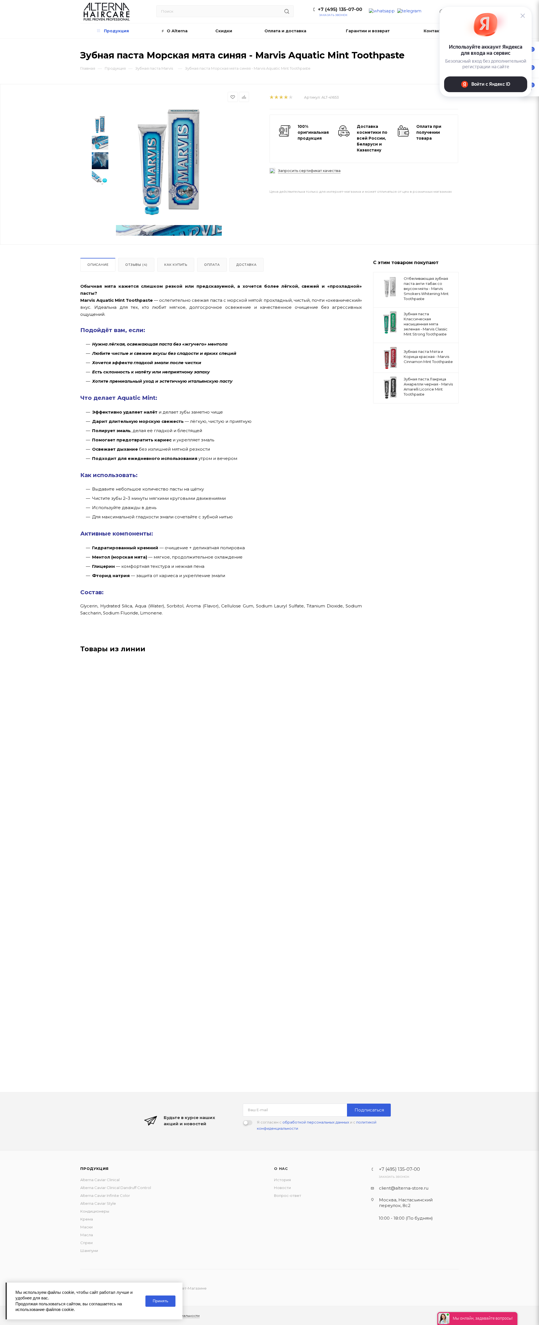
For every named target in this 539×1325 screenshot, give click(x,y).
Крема (86, 1219)
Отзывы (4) (136, 265)
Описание (97, 265)
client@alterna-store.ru (403, 1188)
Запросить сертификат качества (309, 171)
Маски (86, 1227)
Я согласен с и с (316, 1125)
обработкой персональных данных (315, 1122)
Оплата (212, 265)
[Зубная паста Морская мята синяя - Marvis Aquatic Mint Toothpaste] (169, 162)
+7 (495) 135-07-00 (340, 9)
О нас (281, 1168)
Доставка (246, 265)
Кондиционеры (94, 1211)
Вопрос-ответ (287, 1195)
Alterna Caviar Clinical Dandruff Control (115, 1187)
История (282, 1179)
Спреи (86, 1242)
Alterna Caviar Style (98, 1203)
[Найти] (287, 11)
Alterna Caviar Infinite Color (105, 1195)
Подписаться (369, 1110)
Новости (282, 1187)
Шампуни (89, 1250)
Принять (160, 1301)
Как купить (175, 265)
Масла (86, 1235)
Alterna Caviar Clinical (100, 1179)
